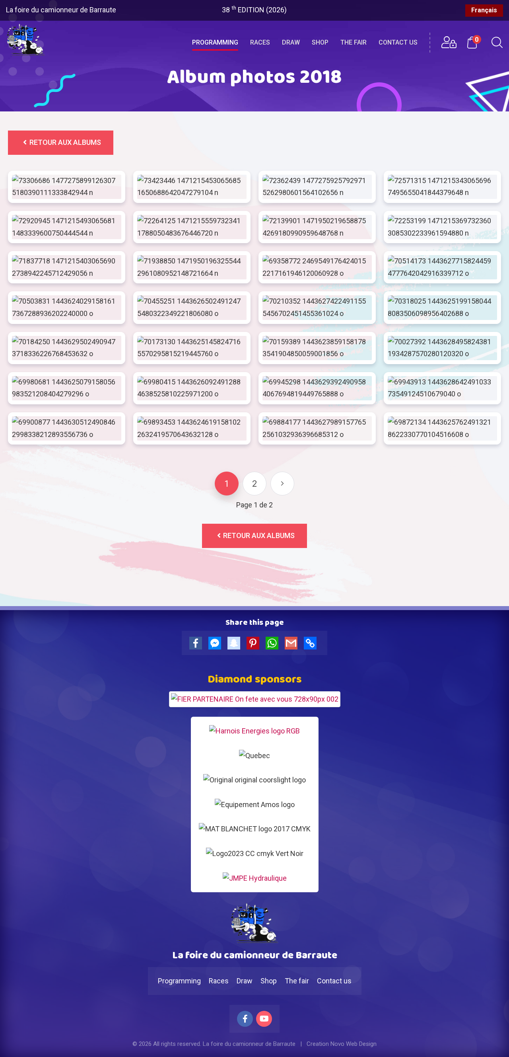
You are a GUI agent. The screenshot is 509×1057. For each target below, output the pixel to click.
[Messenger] (216, 645)
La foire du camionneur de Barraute (61, 10)
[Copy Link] (312, 645)
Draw (291, 42)
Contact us (398, 42)
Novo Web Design (353, 1043)
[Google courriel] (293, 645)
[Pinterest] (254, 645)
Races (260, 42)
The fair (353, 42)
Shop (320, 42)
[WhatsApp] (274, 645)
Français (484, 10)
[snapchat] (235, 645)
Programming (215, 42)
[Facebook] (197, 645)
